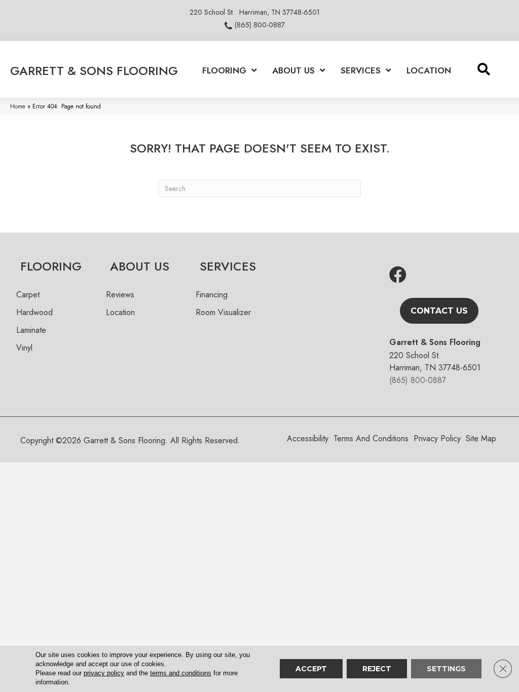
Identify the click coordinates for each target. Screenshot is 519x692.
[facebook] (397, 275)
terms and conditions (180, 673)
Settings (446, 668)
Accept (311, 668)
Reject (376, 668)
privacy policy (104, 673)
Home (17, 106)
